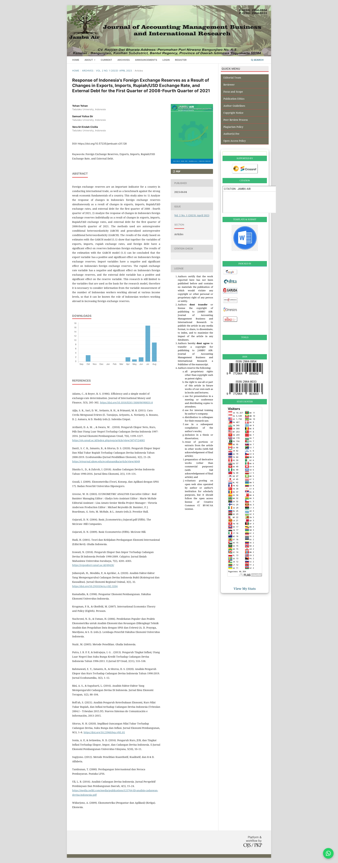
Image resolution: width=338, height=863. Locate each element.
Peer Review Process (235, 119)
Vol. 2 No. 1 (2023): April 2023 (114, 70)
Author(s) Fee (231, 133)
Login (166, 59)
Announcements (146, 59)
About (88, 59)
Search (258, 59)
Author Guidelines (234, 105)
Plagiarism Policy (233, 126)
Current (106, 59)
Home (75, 59)
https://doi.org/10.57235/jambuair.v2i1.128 (102, 143)
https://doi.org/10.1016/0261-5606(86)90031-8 (126, 402)
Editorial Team (232, 77)
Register (181, 59)
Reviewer (229, 84)
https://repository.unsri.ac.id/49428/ (93, 565)
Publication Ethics (233, 98)
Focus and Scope (233, 91)
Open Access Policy (234, 140)
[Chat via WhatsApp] (328, 853)
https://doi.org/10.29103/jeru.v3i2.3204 (95, 586)
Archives (123, 59)
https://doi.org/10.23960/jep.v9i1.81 (104, 732)
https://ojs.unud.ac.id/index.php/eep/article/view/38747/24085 (108, 440)
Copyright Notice (233, 112)
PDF (178, 171)
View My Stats (245, 588)
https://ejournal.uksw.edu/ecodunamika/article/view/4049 (106, 461)
